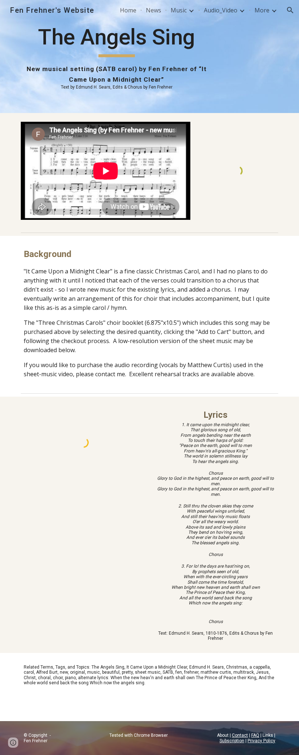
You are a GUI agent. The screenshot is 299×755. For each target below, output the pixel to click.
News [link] (153, 10)
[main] (116, 56)
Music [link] (179, 10)
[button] (290, 10)
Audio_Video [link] (220, 10)
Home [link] (128, 10)
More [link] (262, 10)
